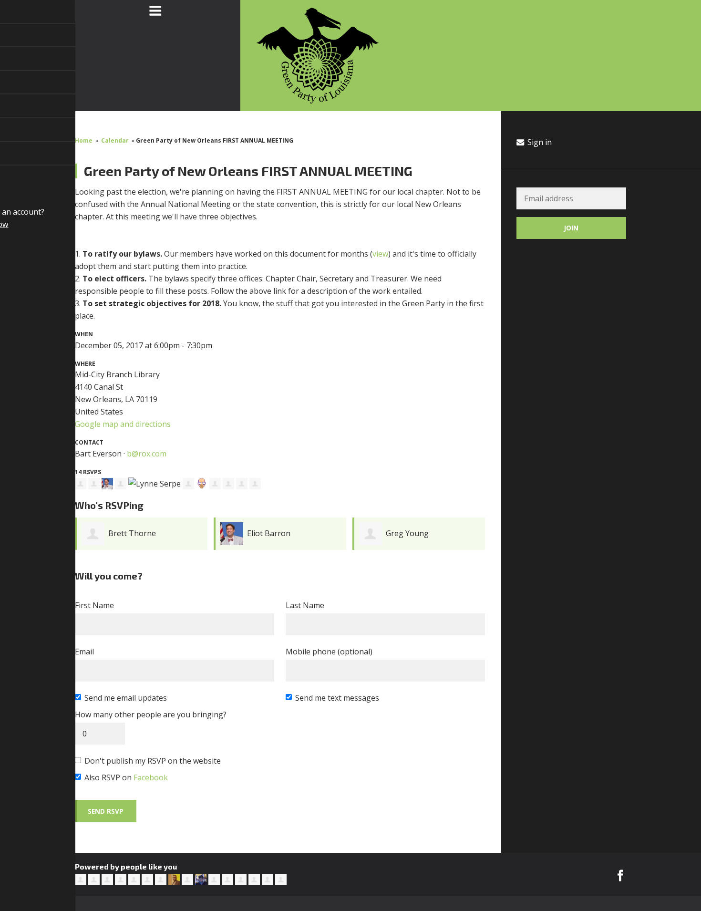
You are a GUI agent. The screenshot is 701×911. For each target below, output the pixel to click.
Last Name (305, 605)
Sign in (539, 142)
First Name (94, 605)
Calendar (115, 140)
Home (84, 140)
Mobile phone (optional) (329, 651)
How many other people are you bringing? (151, 714)
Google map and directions (123, 424)
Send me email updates (125, 698)
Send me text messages (337, 698)
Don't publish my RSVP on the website (152, 761)
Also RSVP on (126, 777)
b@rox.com (146, 453)
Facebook (151, 777)
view (380, 253)
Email (84, 651)
